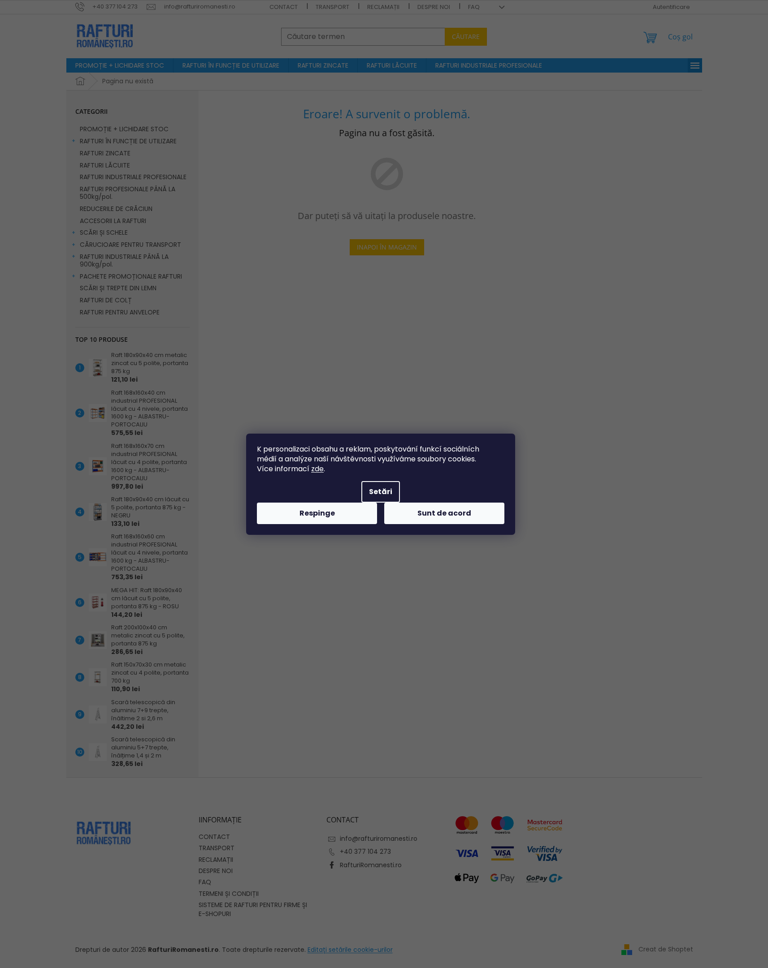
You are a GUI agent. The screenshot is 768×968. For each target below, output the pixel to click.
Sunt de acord (444, 513)
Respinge (317, 513)
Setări (380, 491)
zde (317, 469)
